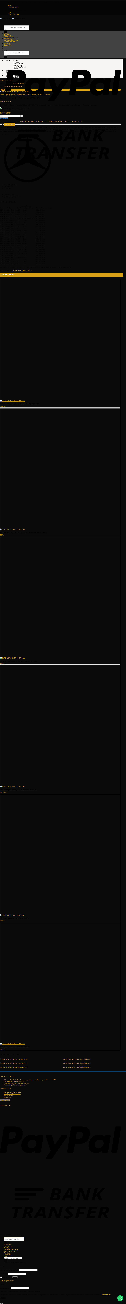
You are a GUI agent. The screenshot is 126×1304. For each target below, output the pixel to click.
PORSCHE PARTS (12, 72)
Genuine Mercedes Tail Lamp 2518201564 (76, 1059)
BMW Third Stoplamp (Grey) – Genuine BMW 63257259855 (19, 404)
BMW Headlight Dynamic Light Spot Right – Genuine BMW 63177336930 (23, 532)
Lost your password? (6, 1281)
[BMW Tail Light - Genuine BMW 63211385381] (12, 915)
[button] (120, 1298)
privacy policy (106, 1295)
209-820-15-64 (62, 121)
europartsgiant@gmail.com (13, 86)
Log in (15, 1277)
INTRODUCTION (12, 60)
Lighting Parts (21, 94)
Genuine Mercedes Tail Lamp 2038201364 (13, 1067)
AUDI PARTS (10, 74)
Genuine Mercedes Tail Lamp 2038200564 (76, 1063)
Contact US (7, 45)
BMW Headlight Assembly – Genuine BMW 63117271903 (18, 790)
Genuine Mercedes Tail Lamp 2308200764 (13, 1059)
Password (3, 1273)
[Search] (5, 31)
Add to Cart (4, 118)
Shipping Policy (18, 63)
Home (2, 94)
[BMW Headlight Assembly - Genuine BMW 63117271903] (12, 786)
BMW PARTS (10, 70)
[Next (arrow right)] (2, 1303)
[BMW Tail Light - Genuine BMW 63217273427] (12, 1044)
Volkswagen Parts (10, 42)
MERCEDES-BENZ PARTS (15, 75)
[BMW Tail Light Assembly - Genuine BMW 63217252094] (12, 658)
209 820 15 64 (52, 121)
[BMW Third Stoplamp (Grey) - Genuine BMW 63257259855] (12, 401)
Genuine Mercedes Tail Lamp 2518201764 (13, 1063)
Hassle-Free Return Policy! (12, 1094)
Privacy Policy (17, 65)
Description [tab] (9, 124)
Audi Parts (7, 38)
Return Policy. (27, 270)
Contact (15, 68)
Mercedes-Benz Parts (11, 40)
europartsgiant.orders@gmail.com (18, 1083)
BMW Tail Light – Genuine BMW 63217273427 (15, 1047)
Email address (5, 1288)
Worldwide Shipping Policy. (12, 1092)
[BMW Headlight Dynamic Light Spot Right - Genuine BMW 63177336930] (12, 529)
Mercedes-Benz (77, 121)
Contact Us (7, 1097)
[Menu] (4, 23)
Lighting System (10, 94)
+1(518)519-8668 (18, 83)
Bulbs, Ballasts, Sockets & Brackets (38, 94)
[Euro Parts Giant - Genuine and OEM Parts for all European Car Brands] (12, 18)
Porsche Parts (8, 37)
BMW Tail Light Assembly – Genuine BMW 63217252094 (18, 661)
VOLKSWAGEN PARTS (14, 77)
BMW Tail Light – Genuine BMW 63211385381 (15, 918)
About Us (7, 43)
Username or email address (9, 1270)
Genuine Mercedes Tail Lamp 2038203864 (76, 1067)
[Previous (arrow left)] (1, 1303)
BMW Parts (7, 35)
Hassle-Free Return (19, 67)
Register (3, 1298)
